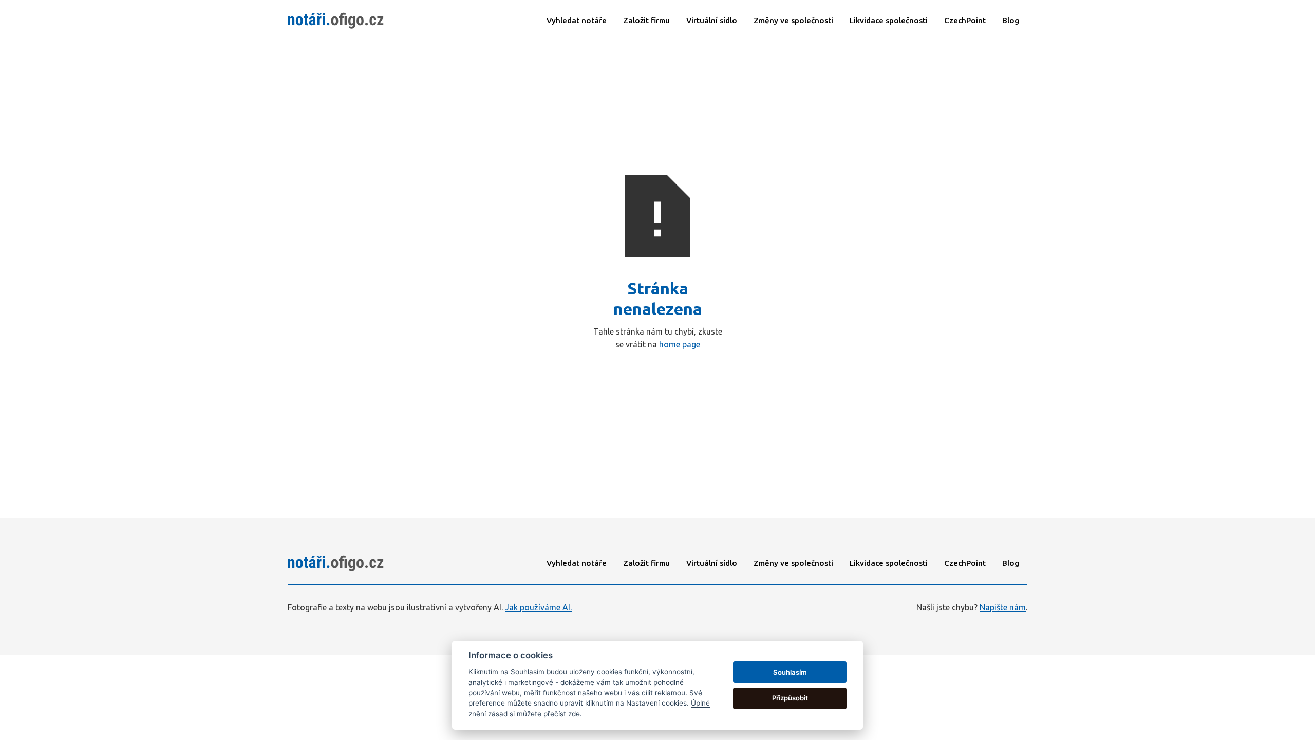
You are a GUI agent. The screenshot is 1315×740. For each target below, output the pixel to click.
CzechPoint (965, 563)
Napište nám (1003, 607)
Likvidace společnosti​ (889, 20)
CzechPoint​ (965, 20)
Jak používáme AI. (538, 607)
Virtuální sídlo (711, 20)
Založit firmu (646, 20)
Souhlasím (790, 672)
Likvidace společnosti (889, 563)
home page (679, 344)
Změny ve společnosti (793, 20)
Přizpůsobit (790, 698)
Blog (1010, 20)
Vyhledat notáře (577, 20)
